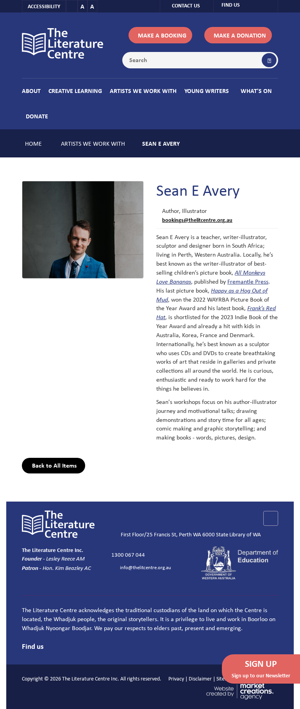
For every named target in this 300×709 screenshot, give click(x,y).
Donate (37, 116)
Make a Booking (162, 35)
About (31, 90)
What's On (256, 90)
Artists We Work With (143, 90)
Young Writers (206, 90)
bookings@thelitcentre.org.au (197, 219)
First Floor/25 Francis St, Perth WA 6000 (168, 534)
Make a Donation (240, 35)
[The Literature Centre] (62, 42)
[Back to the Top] (270, 518)
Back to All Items (53, 465)
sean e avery (161, 143)
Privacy (176, 678)
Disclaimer (200, 678)
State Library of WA (238, 534)
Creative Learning (75, 90)
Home (33, 143)
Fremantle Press (247, 281)
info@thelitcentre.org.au (145, 567)
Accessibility (44, 6)
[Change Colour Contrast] (72, 6)
